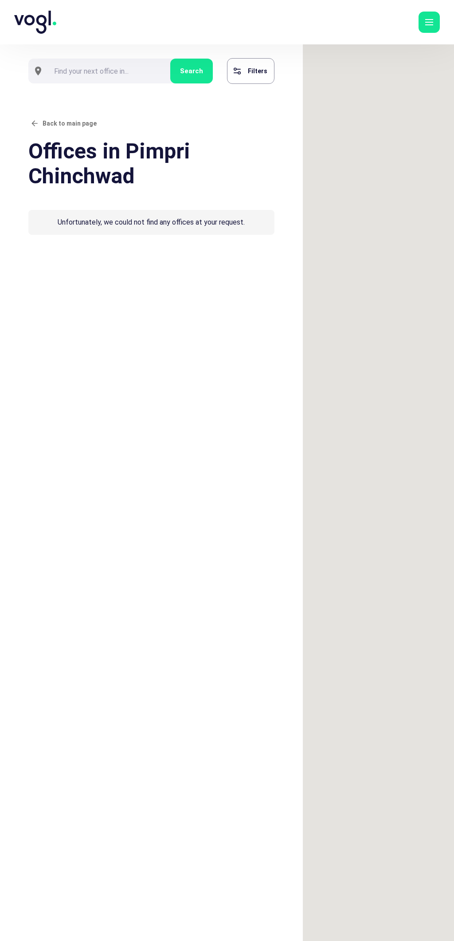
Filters (257, 71)
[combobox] (109, 71)
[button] (429, 22)
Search (191, 71)
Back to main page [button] (70, 123)
